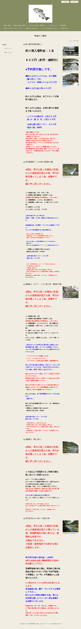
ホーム (70, 40)
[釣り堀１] (70, 51)
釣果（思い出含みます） (32, 28)
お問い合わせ (64, 28)
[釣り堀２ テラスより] (70, 64)
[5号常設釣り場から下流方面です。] (70, 526)
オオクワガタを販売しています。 (49, 28)
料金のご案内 (7, 25)
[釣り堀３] (70, 79)
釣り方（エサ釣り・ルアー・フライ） (13, 28)
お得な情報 (62, 25)
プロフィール (8, 48)
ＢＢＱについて (53, 25)
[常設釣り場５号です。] (70, 169)
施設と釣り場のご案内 (19, 25)
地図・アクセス (8, 52)
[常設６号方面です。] (70, 292)
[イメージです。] (70, 447)
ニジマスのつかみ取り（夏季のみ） (37, 25)
